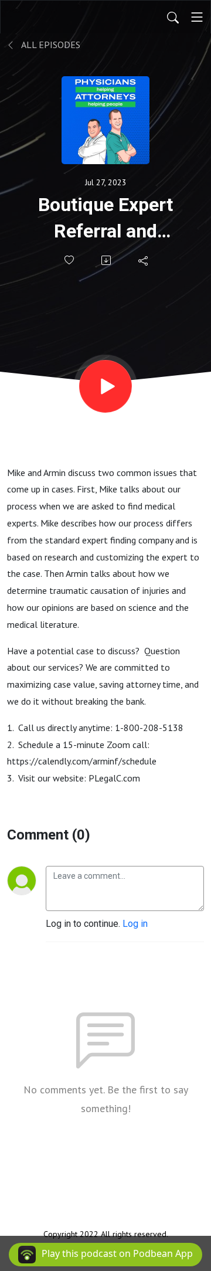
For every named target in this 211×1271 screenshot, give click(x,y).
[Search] (172, 17)
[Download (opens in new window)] (107, 260)
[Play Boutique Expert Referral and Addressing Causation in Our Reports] (105, 386)
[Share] (144, 260)
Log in (135, 923)
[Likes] (70, 260)
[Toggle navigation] (196, 17)
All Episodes (49, 44)
